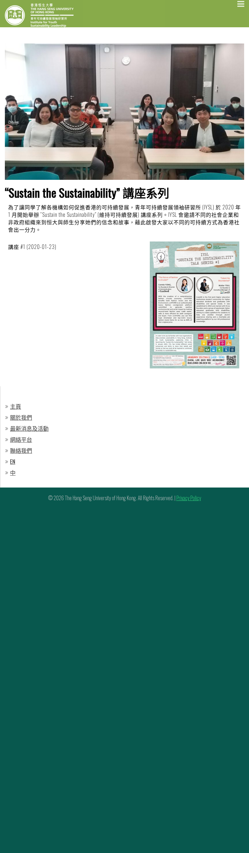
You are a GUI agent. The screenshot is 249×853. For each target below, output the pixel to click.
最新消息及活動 (29, 428)
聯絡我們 (21, 450)
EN (12, 461)
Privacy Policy (188, 498)
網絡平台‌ (21, 439)
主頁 (15, 406)
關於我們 (21, 417)
